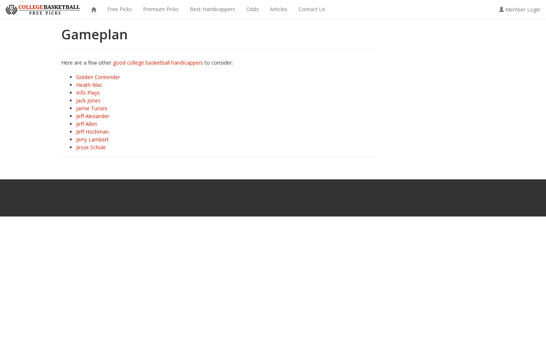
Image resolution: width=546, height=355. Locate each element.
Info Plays (88, 92)
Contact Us (312, 9)
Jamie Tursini (91, 108)
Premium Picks (161, 9)
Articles (278, 9)
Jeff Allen (86, 123)
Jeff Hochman (92, 131)
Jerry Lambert (92, 139)
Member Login (522, 9)
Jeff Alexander (92, 116)
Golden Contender (98, 77)
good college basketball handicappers (158, 62)
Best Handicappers (212, 9)
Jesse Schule (91, 147)
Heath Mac (89, 84)
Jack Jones (88, 100)
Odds (252, 9)
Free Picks (119, 9)
